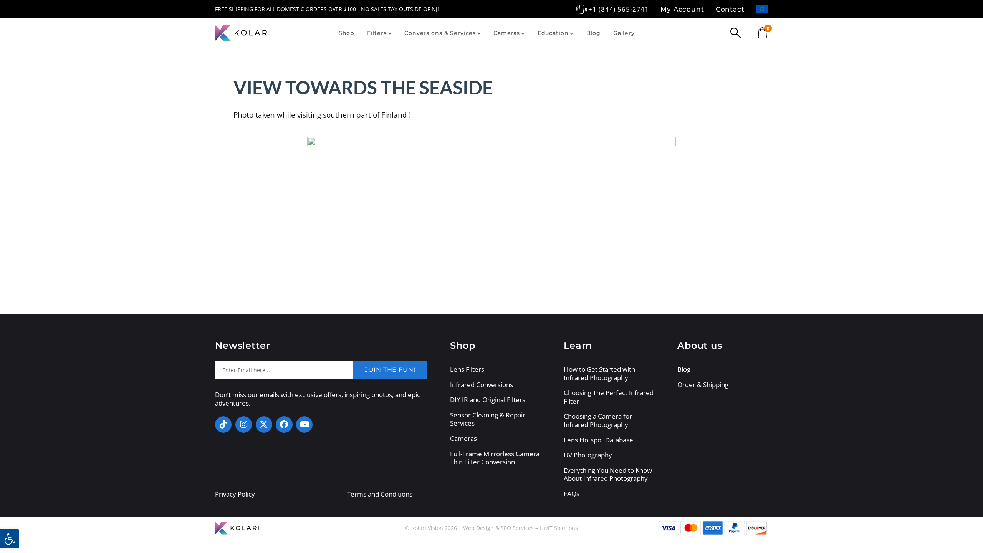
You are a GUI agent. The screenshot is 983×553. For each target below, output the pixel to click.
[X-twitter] (264, 424)
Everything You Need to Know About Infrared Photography (608, 474)
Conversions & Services (440, 33)
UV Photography (588, 455)
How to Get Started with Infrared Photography (599, 373)
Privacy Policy (235, 494)
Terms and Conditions (379, 494)
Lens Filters (467, 369)
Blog (593, 33)
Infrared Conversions (481, 385)
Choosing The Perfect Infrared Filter (609, 397)
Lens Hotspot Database (598, 440)
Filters (377, 33)
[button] (9, 538)
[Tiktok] (223, 424)
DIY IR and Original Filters (487, 400)
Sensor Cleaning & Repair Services (487, 419)
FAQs (571, 494)
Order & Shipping (702, 385)
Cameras (506, 33)
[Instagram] (243, 424)
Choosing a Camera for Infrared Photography (598, 420)
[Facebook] (284, 424)
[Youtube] (304, 424)
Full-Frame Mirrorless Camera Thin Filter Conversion (494, 458)
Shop (346, 33)
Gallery (624, 33)
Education (553, 33)
